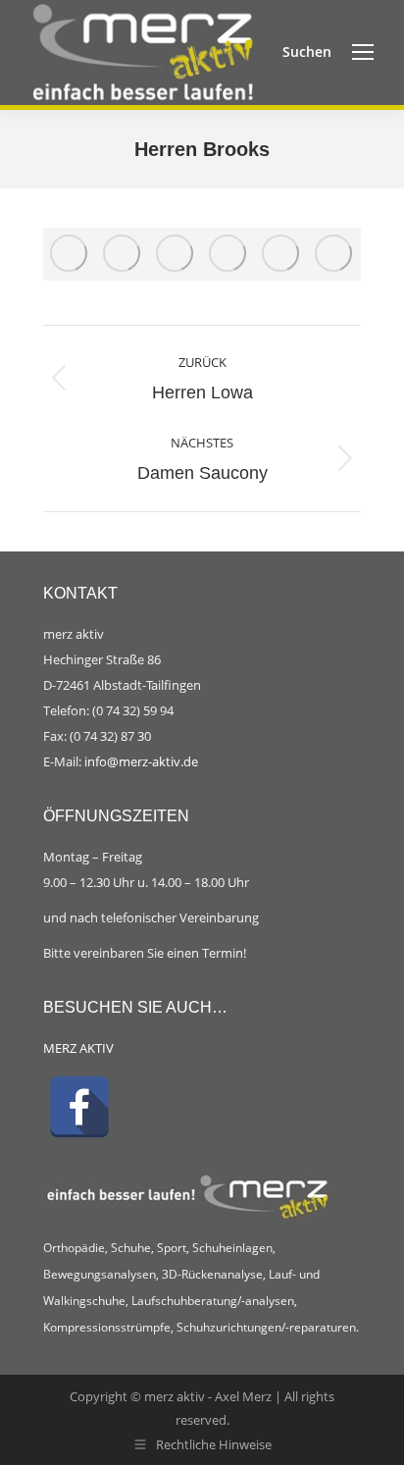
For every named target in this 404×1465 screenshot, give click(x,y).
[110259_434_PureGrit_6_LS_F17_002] (281, 254)
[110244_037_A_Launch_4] (122, 254)
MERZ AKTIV (78, 1048)
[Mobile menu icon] (363, 52)
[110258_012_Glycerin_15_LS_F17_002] (175, 254)
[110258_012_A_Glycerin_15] (228, 254)
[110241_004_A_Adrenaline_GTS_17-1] (69, 254)
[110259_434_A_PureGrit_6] (334, 254)
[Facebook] (79, 1106)
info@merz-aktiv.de (142, 761)
